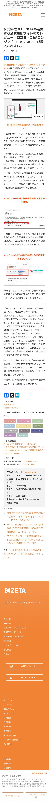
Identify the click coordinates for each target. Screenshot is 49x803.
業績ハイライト (10, 709)
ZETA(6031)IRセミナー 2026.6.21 (20, 444)
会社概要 (7, 649)
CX (10, 550)
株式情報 (7, 722)
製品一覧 (7, 623)
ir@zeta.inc (29, 464)
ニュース (7, 619)
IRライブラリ (9, 713)
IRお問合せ (8, 744)
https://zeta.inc (29, 472)
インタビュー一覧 (11, 645)
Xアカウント (9, 404)
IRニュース (8, 700)
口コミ (6, 557)
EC (28, 550)
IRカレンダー (9, 704)
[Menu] (41, 14)
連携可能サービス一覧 (12, 632)
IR (4, 695)
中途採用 (7, 763)
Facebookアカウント (13, 407)
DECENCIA (17, 550)
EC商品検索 (9, 64)
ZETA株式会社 (27, 553)
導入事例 (7, 641)
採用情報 (7, 759)
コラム (6, 654)
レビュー (22, 64)
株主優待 (7, 731)
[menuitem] (41, 14)
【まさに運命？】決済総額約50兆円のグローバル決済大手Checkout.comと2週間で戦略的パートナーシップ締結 (24, 450)
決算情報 (7, 717)
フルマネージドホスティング (15, 627)
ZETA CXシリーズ (12, 553)
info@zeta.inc (31, 461)
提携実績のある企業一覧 (13, 636)
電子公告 (7, 726)
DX (25, 550)
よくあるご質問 (10, 735)
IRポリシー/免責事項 (12, 739)
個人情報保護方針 (39, 773)
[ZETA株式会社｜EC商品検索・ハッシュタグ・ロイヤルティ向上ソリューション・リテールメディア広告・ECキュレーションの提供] (20, 14)
